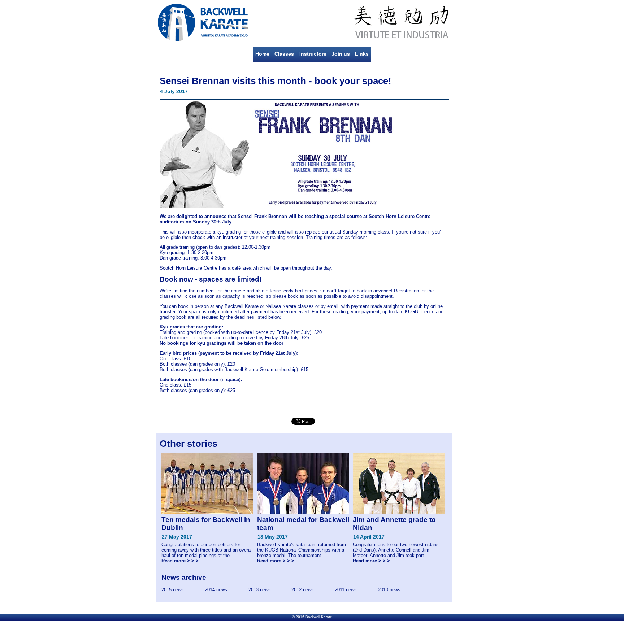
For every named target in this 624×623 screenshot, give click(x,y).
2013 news (259, 589)
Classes (284, 54)
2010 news (389, 589)
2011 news (346, 589)
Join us (341, 54)
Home (262, 54)
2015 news (172, 589)
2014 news (216, 589)
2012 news (302, 589)
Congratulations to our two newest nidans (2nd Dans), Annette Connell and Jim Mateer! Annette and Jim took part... (396, 539)
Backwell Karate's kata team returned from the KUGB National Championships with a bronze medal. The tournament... (303, 539)
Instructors (312, 54)
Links (362, 54)
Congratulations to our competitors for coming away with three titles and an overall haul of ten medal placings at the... (207, 539)
